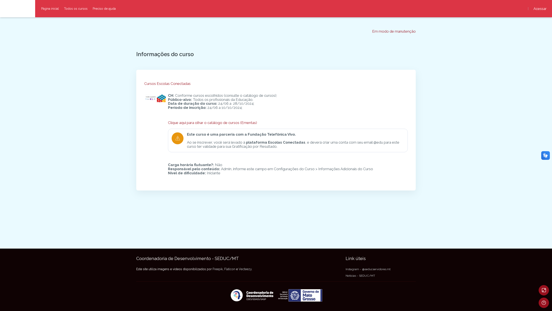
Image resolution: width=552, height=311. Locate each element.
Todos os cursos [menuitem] (76, 8)
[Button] (544, 290)
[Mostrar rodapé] (544, 303)
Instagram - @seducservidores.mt (368, 269)
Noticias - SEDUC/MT (360, 275)
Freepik (218, 269)
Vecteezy (245, 269)
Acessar (540, 9)
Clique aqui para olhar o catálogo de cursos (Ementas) (212, 123)
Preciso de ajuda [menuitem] (104, 8)
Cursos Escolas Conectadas (167, 83)
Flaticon (229, 269)
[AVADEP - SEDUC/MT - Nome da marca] (17, 8)
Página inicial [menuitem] (50, 8)
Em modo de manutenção (394, 31)
